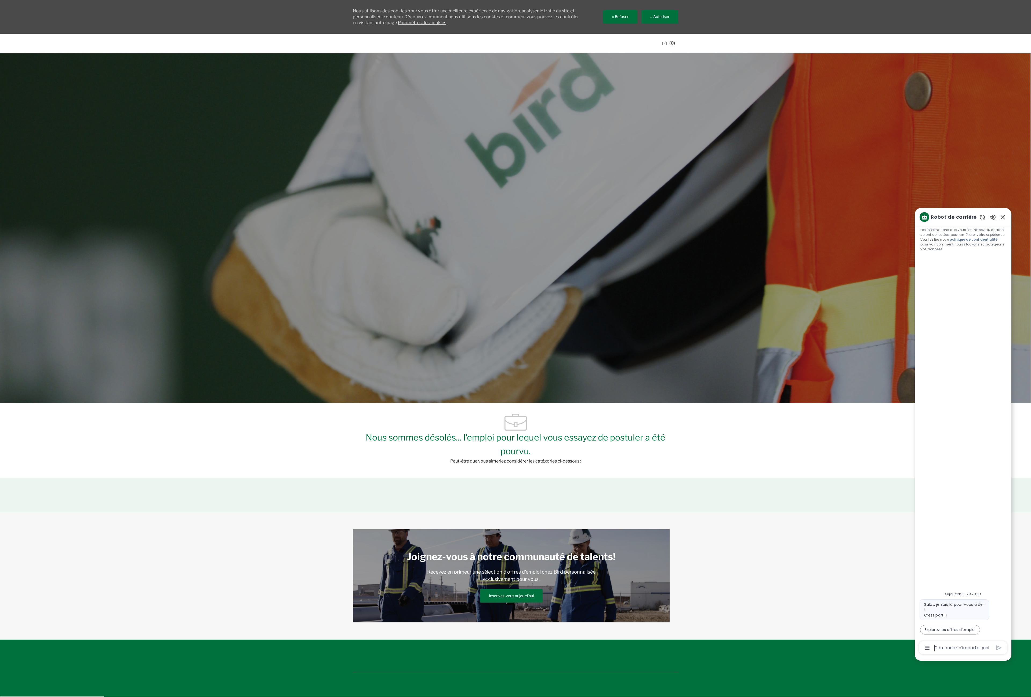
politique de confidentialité (973, 239)
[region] (963, 432)
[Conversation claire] (982, 217)
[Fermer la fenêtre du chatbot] (1002, 217)
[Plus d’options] (927, 648)
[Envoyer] (999, 647)
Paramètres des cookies (422, 22)
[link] (511, 596)
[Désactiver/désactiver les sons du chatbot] (993, 217)
